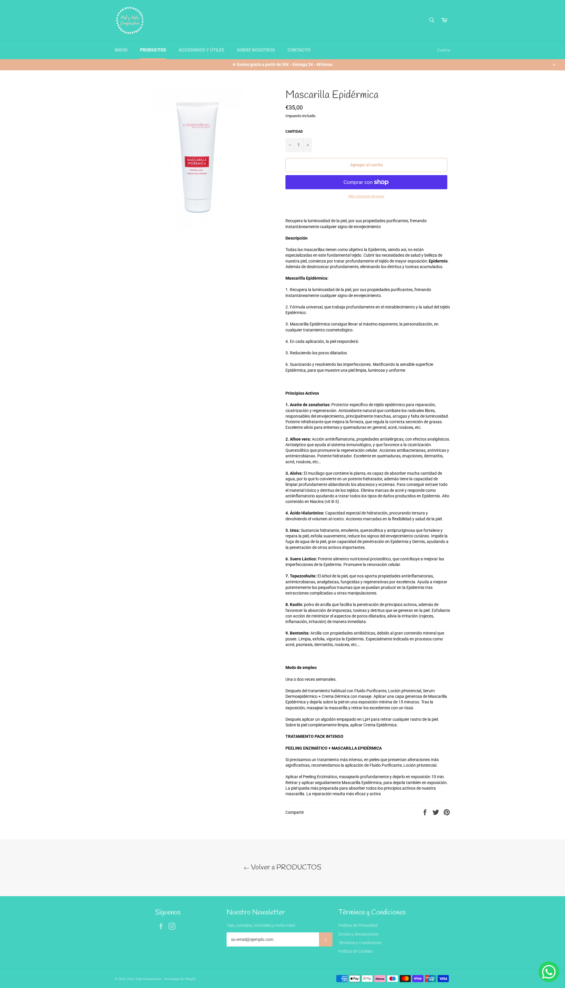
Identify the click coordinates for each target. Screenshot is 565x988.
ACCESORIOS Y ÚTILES (201, 50)
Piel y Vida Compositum (144, 979)
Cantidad (294, 131)
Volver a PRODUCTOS (285, 867)
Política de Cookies (355, 951)
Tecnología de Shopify (180, 979)
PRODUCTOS (153, 50)
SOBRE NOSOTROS (256, 50)
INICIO (121, 50)
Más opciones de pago (366, 196)
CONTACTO (299, 50)
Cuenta (443, 50)
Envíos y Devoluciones (358, 934)
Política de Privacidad (358, 925)
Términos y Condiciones (359, 942)
